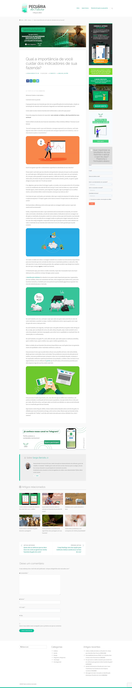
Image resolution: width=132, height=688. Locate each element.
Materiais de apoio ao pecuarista (99, 8)
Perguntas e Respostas (59, 657)
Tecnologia (56, 660)
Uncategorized (57, 662)
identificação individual (33, 277)
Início (78, 8)
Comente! (53, 73)
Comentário (24, 573)
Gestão (66, 73)
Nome (22, 599)
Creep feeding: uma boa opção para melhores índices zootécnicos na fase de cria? (68, 548)
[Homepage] (33, 8)
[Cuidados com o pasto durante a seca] (75, 504)
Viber (37, 475)
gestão (48, 361)
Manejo (55, 655)
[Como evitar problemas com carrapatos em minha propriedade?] (75, 526)
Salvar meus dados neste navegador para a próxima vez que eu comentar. (40, 626)
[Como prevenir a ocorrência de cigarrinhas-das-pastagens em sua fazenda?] (52, 526)
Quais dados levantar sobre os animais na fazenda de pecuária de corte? (52, 509)
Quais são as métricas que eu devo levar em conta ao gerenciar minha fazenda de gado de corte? (35, 548)
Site (21, 615)
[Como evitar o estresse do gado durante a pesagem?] (29, 526)
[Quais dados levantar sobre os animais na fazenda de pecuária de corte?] (52, 504)
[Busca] (111, 6)
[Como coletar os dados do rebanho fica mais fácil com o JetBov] (29, 504)
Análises (60, 73)
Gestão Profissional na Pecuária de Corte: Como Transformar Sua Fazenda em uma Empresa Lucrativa (98, 669)
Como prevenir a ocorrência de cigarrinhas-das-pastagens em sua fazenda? (52, 531)
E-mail (23, 607)
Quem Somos (85, 8)
